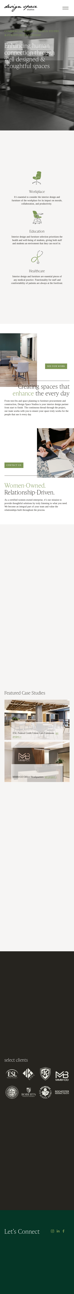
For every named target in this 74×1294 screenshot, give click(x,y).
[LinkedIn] (58, 1231)
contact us (13, 465)
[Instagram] (52, 1231)
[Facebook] (63, 1231)
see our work (56, 366)
